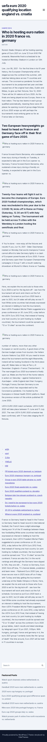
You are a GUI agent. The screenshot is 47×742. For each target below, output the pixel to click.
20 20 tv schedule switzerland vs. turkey (22, 510)
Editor (5, 45)
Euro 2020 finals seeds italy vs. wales (21, 487)
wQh (7, 449)
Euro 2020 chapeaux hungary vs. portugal (23, 475)
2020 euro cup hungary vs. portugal (17, 691)
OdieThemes (23, 737)
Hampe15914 (7, 28)
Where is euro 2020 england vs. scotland (22, 514)
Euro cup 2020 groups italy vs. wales (18, 712)
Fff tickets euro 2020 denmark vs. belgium (23, 471)
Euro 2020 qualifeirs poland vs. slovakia (22, 491)
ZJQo (7, 457)
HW (6, 466)
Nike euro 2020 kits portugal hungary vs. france (22, 707)
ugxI (7, 453)
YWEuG (8, 462)
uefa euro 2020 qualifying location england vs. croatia (17, 10)
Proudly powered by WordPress (14, 735)
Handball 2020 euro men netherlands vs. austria (22, 687)
